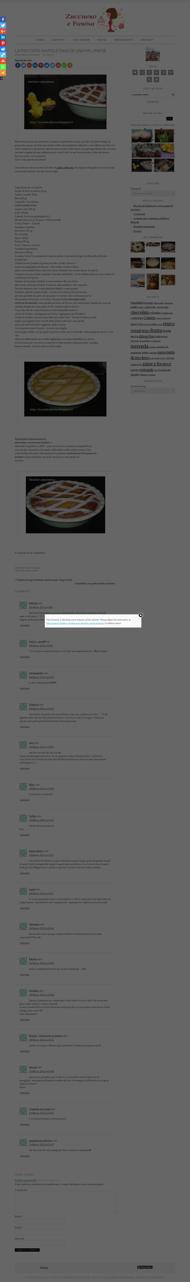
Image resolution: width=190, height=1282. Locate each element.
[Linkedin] (3, 37)
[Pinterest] (3, 43)
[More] (3, 73)
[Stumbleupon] (3, 61)
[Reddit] (3, 49)
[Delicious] (3, 55)
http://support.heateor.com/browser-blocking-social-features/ (75, 623)
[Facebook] (3, 19)
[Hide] (1, 78)
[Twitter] (3, 25)
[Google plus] (3, 31)
